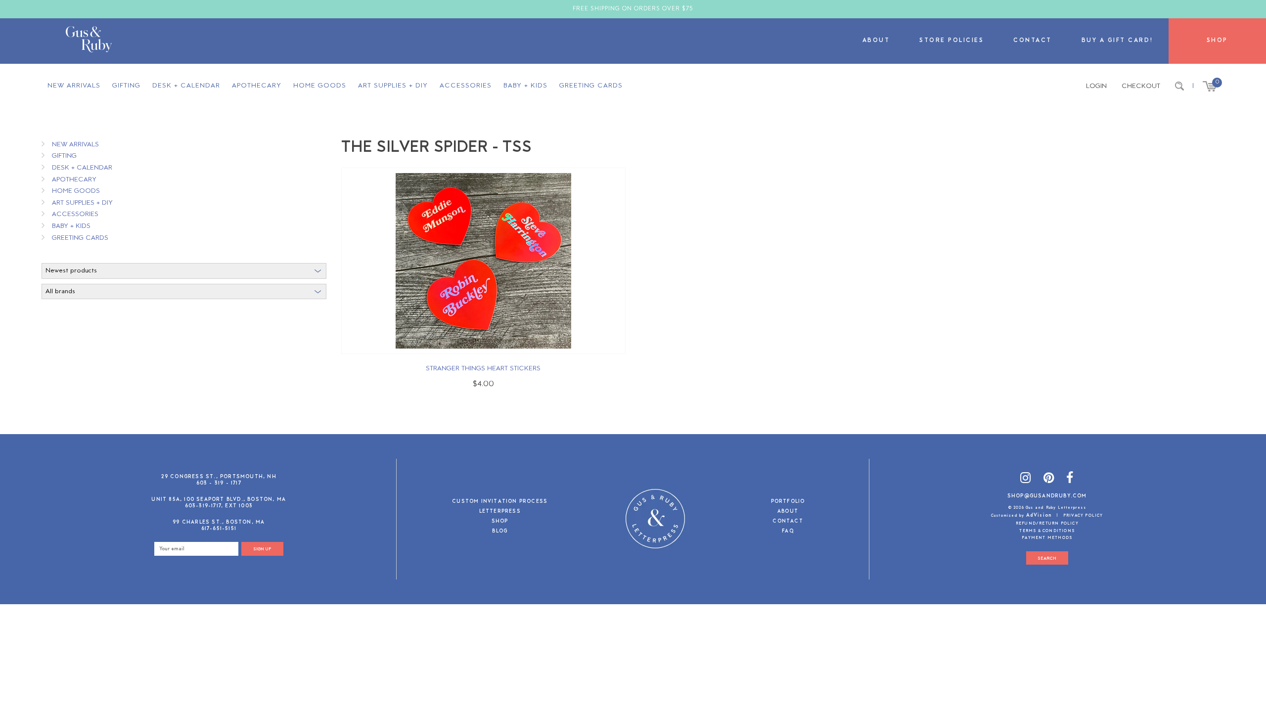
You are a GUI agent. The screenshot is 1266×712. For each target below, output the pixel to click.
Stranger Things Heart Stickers (483, 368)
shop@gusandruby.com (1047, 496)
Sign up (262, 549)
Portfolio (788, 502)
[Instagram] (1025, 479)
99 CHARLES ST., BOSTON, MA (219, 522)
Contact (1032, 40)
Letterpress (500, 512)
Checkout (1141, 86)
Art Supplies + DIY (393, 86)
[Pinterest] (1049, 479)
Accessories (466, 86)
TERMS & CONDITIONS (1047, 531)
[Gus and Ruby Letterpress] (89, 41)
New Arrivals (73, 86)
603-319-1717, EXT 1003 (219, 506)
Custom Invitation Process (499, 502)
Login (1096, 86)
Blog (499, 531)
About (876, 40)
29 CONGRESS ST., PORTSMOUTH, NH (218, 477)
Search (1047, 558)
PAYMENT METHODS (1047, 537)
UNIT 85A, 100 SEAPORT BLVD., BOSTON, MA (218, 499)
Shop (1217, 40)
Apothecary (256, 86)
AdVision (1039, 515)
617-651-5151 (218, 529)
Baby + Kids (525, 86)
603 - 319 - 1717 (218, 483)
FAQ (788, 531)
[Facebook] (1070, 479)
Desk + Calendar (186, 86)
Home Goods (319, 86)
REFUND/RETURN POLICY (1047, 523)
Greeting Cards (591, 86)
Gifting (126, 86)
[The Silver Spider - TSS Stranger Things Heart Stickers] (483, 261)
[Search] (1179, 86)
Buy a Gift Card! (1118, 40)
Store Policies (951, 40)
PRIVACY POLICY (1083, 515)
